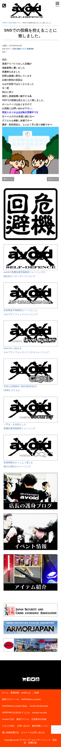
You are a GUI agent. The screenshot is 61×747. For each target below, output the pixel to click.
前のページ (8, 179)
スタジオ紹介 (8, 726)
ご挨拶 (36, 692)
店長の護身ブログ (19, 49)
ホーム (5, 692)
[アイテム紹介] (30, 556)
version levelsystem (39, 706)
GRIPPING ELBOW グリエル (16, 712)
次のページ (52, 179)
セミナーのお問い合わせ (33, 732)
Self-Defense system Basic (15, 706)
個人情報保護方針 (10, 732)
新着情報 (30, 49)
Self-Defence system (31, 699)
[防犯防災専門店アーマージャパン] (30, 627)
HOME (4, 23)
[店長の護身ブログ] (30, 475)
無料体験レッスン (40, 726)
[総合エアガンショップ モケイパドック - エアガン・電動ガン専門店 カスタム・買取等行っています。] (30, 645)
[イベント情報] (30, 515)
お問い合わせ (23, 726)
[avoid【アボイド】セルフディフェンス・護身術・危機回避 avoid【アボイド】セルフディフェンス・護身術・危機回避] (26, 5)
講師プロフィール (10, 699)
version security (39, 712)
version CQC (8, 719)
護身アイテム (22, 719)
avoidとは (25, 692)
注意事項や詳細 (38, 719)
